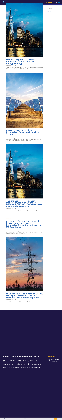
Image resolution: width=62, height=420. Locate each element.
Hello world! (49, 8)
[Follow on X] (56, 2)
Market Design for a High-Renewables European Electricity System (22, 132)
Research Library (8, 2)
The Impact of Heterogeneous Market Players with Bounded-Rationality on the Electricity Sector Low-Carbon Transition (24, 204)
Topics (14, 2)
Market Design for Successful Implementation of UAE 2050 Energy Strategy (20, 61)
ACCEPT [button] (56, 418)
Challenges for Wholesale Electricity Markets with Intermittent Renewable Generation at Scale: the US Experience (24, 224)
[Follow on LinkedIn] (59, 2)
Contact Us (48, 2)
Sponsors (27, 2)
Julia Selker (9, 65)
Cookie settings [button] (50, 418)
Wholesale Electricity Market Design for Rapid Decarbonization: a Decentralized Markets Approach (24, 296)
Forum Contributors (20, 2)
